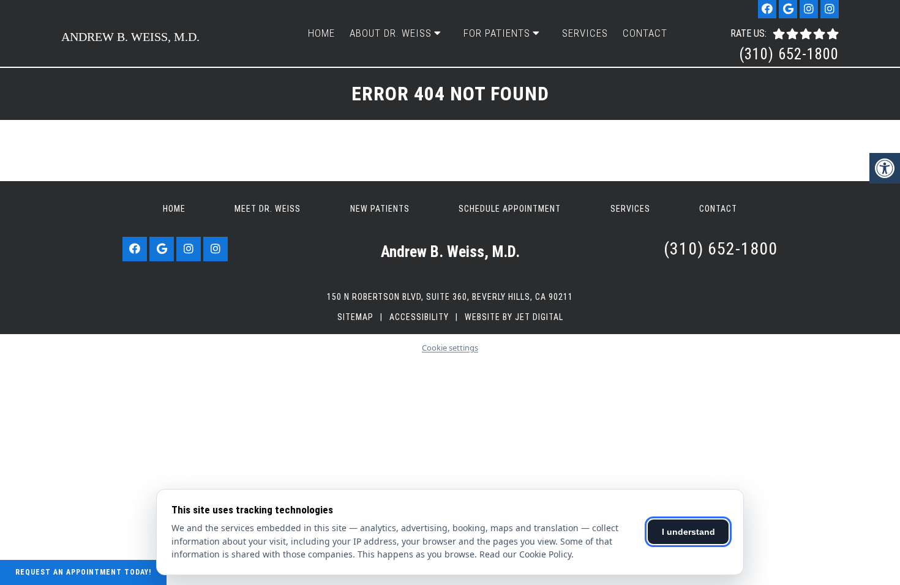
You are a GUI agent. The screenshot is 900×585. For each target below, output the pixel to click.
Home (321, 33)
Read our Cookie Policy (525, 554)
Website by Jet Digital (514, 317)
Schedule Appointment (510, 209)
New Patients (380, 209)
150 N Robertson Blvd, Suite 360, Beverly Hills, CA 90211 (450, 297)
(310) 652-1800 (789, 54)
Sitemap (355, 317)
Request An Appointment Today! (83, 572)
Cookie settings (450, 347)
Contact (645, 33)
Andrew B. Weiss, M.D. (130, 36)
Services (585, 33)
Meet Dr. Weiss (267, 209)
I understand (688, 532)
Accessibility (419, 317)
